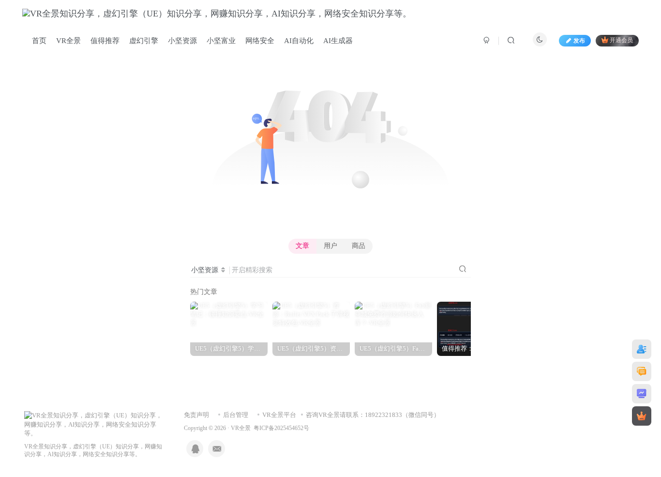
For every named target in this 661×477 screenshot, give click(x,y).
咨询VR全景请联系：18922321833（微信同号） (373, 414)
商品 (358, 245)
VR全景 (241, 428)
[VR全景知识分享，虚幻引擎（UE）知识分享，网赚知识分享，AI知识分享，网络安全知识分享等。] (94, 424)
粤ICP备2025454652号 (281, 428)
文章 (302, 245)
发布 (579, 40)
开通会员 (621, 40)
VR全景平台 (279, 414)
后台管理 (235, 414)
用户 (330, 245)
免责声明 (196, 414)
